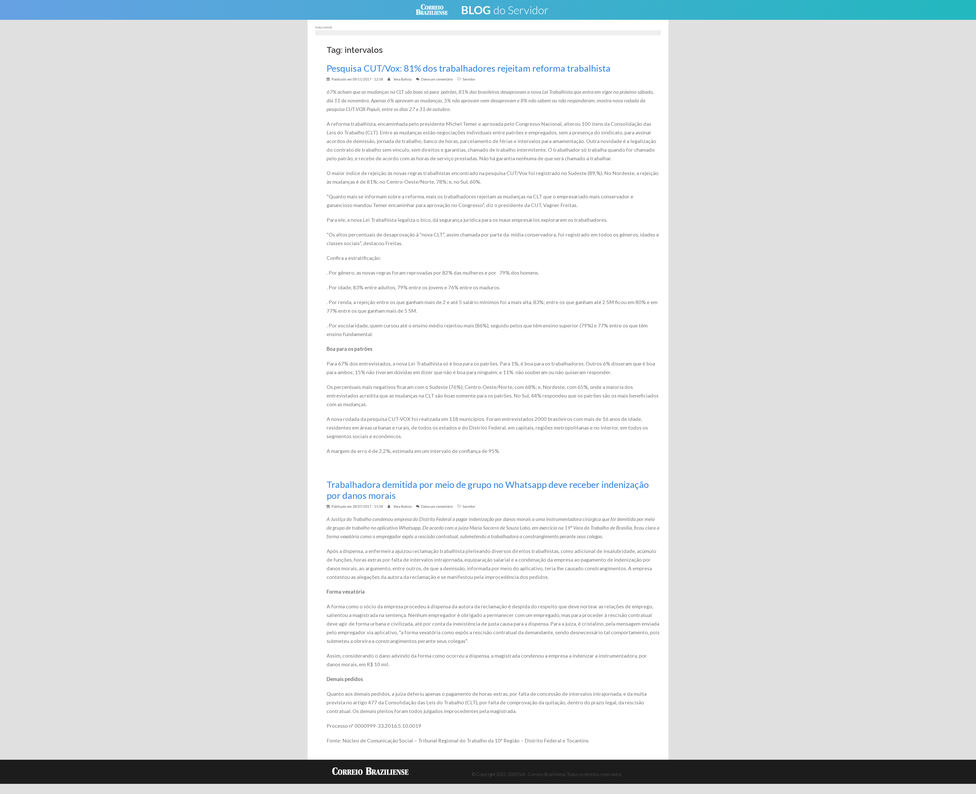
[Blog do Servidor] (508, 9)
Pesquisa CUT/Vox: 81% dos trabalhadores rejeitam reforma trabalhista (469, 68)
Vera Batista (402, 79)
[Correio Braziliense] (436, 9)
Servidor (469, 79)
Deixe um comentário (437, 79)
